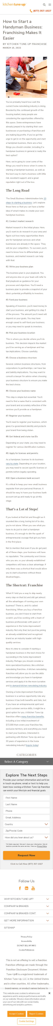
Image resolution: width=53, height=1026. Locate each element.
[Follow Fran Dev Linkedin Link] (26, 888)
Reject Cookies (36, 1014)
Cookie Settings (26, 1021)
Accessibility (26, 941)
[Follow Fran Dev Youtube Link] (33, 888)
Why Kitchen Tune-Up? (18, 899)
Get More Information (19, 920)
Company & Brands (16, 906)
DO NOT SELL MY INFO (26, 945)
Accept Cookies (16, 1014)
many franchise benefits (32, 716)
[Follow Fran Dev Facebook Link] (20, 888)
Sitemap (9, 927)
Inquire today (32, 745)
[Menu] (49, 4)
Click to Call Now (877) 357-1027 (26, 864)
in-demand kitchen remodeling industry (28, 685)
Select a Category (16, 761)
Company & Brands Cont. (20, 913)
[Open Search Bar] (44, 4)
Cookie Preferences (26, 950)
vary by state (12, 463)
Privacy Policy (42, 846)
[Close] (49, 993)
